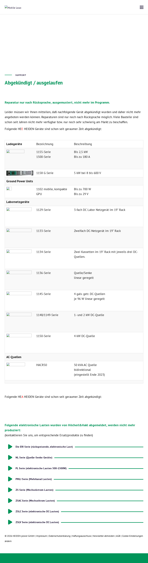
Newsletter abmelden (104, 535)
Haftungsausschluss (81, 535)
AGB (118, 535)
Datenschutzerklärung (59, 535)
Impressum (41, 535)
